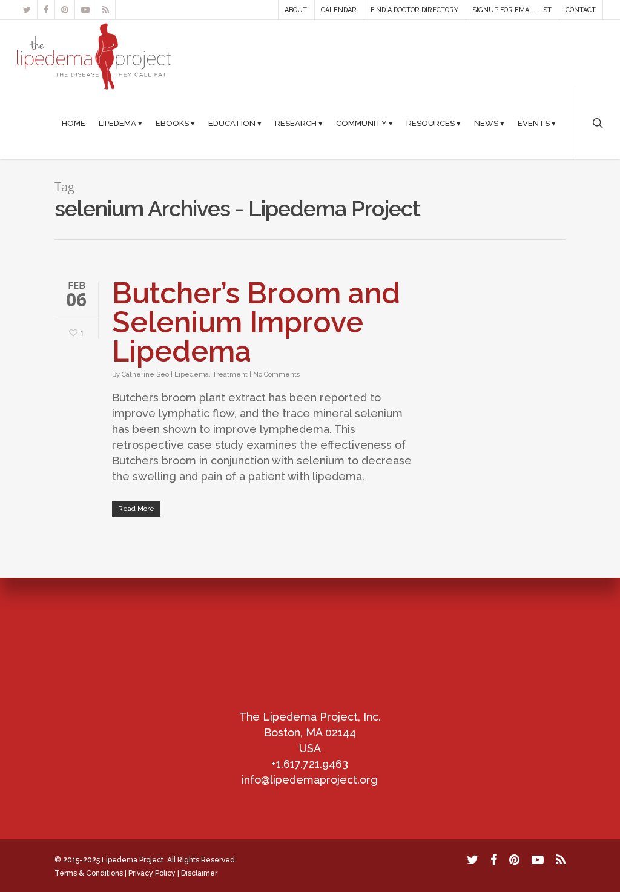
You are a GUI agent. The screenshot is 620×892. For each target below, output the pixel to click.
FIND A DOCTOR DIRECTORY (414, 10)
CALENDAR (339, 10)
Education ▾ (235, 123)
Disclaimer (199, 873)
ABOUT (296, 10)
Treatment (230, 374)
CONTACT (581, 10)
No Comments (276, 374)
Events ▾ (537, 123)
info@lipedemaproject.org (310, 779)
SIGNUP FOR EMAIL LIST (512, 10)
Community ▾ (364, 123)
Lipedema (191, 374)
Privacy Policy (152, 873)
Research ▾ (299, 123)
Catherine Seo (145, 374)
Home (73, 123)
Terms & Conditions (88, 873)
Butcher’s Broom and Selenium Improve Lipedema (256, 322)
